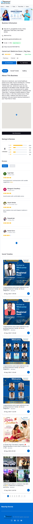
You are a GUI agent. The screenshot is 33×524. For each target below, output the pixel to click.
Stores (2, 6)
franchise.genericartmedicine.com (12, 39)
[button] (16, 115)
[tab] (5, 70)
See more (13, 290)
